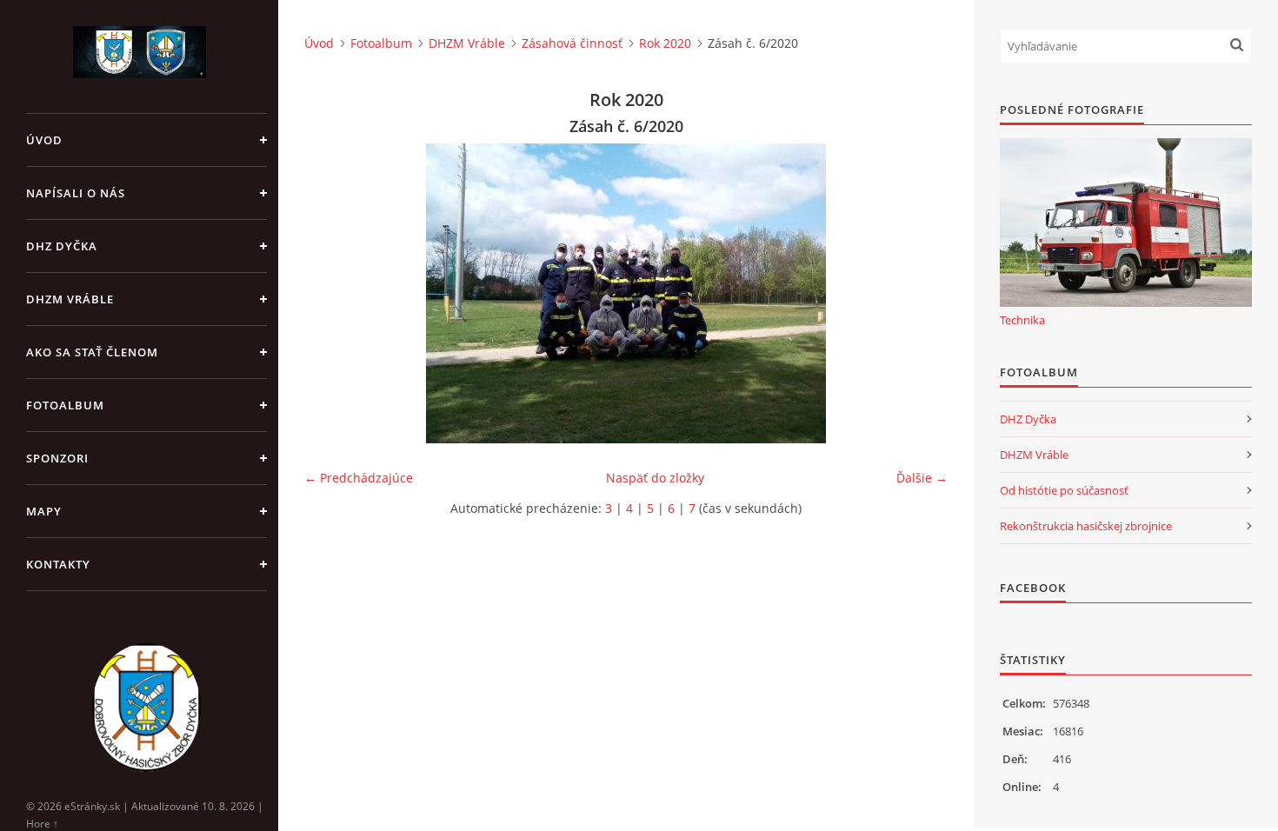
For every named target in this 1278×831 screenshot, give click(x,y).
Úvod (44, 140)
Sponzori (57, 458)
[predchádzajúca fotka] (332, 293)
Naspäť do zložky (655, 477)
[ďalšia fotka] (919, 293)
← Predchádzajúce (358, 477)
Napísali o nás (75, 193)
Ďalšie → (922, 477)
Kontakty (58, 564)
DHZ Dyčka (61, 246)
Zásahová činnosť (572, 43)
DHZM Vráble (70, 299)
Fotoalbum (65, 405)
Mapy (44, 511)
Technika (1022, 320)
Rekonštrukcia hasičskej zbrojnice (1086, 526)
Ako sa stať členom (92, 352)
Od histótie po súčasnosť (1064, 490)
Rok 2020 (665, 43)
